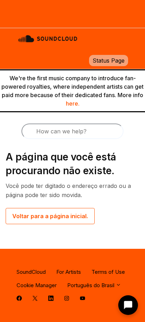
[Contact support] (128, 305)
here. (73, 103)
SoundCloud (31, 272)
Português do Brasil (91, 285)
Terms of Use (108, 272)
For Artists (68, 272)
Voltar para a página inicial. (50, 216)
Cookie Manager (37, 285)
